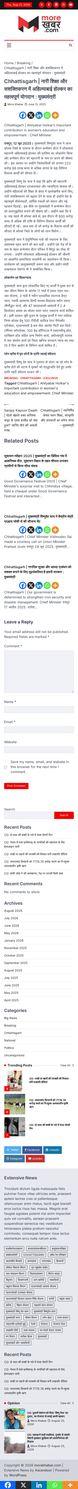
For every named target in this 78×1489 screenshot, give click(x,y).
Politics (9, 1047)
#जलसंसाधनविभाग (37, 1248)
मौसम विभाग (31, 1317)
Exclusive (50, 378)
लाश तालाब (29, 1330)
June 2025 (11, 985)
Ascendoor (43, 1470)
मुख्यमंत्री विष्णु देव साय (17, 1311)
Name (10, 702)
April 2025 (11, 1000)
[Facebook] (22, 115)
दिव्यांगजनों (23, 1279)
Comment (13, 646)
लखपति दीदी (12, 1330)
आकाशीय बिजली (14, 1261)
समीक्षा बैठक (26, 1336)
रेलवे (33, 1324)
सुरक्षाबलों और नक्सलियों (18, 1342)
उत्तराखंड (46, 1261)
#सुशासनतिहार (59, 1248)
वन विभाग (10, 1336)
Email (9, 722)
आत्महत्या (31, 1261)
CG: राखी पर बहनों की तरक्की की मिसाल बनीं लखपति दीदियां (35, 854)
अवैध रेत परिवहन (58, 1254)
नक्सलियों (54, 1279)
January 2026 (14, 940)
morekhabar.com (47, 1465)
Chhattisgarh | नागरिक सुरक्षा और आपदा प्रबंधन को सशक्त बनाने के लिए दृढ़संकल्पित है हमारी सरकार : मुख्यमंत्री (37, 572)
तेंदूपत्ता (9, 1279)
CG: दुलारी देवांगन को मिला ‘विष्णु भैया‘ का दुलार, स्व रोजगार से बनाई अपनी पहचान (47, 1414)
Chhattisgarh (30, 378)
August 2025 (13, 970)
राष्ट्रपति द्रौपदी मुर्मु (16, 1324)
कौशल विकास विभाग (16, 1267)
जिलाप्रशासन (36, 1273)
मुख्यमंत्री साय (13, 1317)
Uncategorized (14, 1055)
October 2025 (14, 955)
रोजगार (44, 1324)
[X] (31, 115)
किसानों (59, 1261)
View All (65, 1065)
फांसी (51, 1298)
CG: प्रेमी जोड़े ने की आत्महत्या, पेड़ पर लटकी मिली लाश (33, 873)
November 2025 (15, 948)
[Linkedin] (39, 115)
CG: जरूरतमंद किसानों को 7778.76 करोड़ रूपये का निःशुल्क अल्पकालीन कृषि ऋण (48, 1104)
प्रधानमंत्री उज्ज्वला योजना (19, 1292)
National (9, 1040)
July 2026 (11, 918)
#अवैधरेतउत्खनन (14, 1248)
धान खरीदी (38, 1279)
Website (10, 742)
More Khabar (15, 104)
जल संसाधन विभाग (15, 1273)
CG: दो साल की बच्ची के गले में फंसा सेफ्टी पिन (28, 835)
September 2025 (15, 963)
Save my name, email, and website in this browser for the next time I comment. (40, 767)
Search (9, 809)
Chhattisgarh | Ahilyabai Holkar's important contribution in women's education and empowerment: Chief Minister (39, 388)
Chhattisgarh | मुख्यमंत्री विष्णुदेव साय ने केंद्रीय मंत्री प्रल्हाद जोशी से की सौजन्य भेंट (38, 518)
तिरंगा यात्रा (54, 1273)
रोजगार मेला (59, 1324)
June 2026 (11, 925)
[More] (55, 115)
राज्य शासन (62, 1317)
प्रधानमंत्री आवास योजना (43, 1286)
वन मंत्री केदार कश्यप (50, 1330)
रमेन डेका (47, 1317)
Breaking (11, 378)
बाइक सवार (65, 1298)
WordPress (17, 1475)
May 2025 (11, 992)
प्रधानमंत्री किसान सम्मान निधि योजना (24, 1298)
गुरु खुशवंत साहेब (39, 1267)
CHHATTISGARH (33, 1254)
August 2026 (13, 910)
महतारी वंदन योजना (43, 1305)
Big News (10, 1018)
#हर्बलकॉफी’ (12, 1254)
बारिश (8, 1305)
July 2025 (11, 977)
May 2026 (11, 933)
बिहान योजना (23, 1305)
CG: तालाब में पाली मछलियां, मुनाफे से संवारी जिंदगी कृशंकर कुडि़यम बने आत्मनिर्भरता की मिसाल (48, 1438)
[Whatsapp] (47, 115)
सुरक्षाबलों (42, 1336)
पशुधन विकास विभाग (16, 1286)
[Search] (70, 45)
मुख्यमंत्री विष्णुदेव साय (44, 1311)
